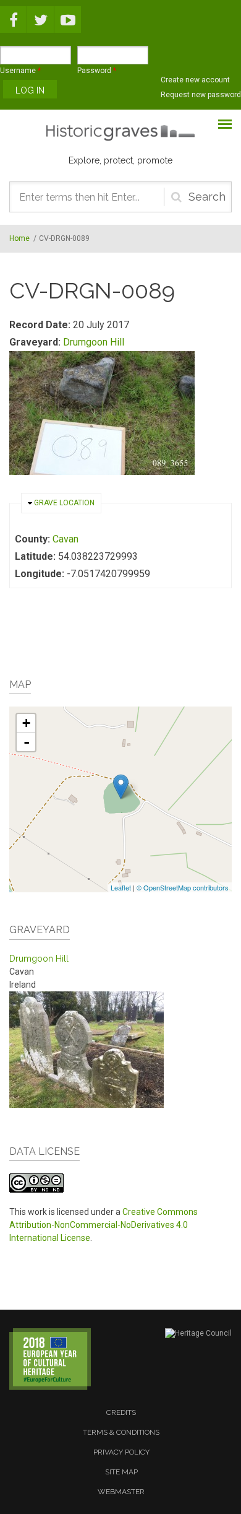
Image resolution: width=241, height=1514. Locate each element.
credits (121, 1412)
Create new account (195, 80)
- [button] (26, 741)
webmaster (121, 1491)
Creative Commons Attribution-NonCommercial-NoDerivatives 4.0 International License (103, 1225)
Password (96, 70)
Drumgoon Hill (93, 342)
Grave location (64, 502)
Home (19, 238)
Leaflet (121, 887)
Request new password (201, 94)
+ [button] (26, 723)
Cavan (65, 539)
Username (20, 70)
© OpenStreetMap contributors (183, 887)
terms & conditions (121, 1432)
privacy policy (121, 1452)
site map (121, 1472)
